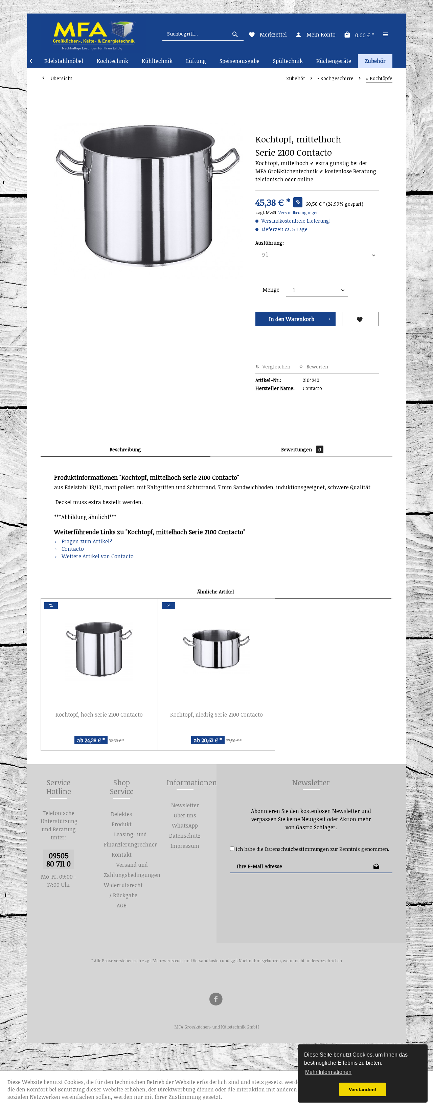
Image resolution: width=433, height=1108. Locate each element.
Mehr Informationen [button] (328, 1072)
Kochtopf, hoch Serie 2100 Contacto (99, 714)
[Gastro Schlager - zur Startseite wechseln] (93, 34)
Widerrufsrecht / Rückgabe (123, 890)
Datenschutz (185, 835)
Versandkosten (207, 960)
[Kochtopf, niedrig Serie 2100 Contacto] (216, 651)
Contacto (72, 548)
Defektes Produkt (121, 819)
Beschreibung (125, 449)
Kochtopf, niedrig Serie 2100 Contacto (216, 714)
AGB (122, 905)
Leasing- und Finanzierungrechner (130, 839)
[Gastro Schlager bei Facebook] (216, 1000)
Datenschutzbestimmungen (297, 849)
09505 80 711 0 (58, 859)
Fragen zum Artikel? (86, 541)
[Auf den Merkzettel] (360, 319)
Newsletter (185, 805)
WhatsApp (185, 825)
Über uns (185, 815)
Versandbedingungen (298, 212)
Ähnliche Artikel (215, 591)
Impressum (184, 846)
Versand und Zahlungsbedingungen (132, 870)
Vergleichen (275, 366)
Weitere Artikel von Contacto (97, 556)
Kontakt (122, 854)
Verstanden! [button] (363, 1089)
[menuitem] (203, 34)
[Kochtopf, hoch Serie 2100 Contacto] (99, 651)
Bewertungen (301, 449)
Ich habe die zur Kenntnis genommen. (312, 849)
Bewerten (316, 366)
